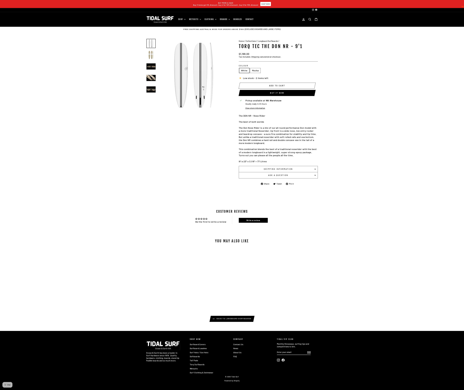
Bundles (237, 19)
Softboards (195, 356)
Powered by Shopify (232, 381)
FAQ (235, 356)
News (235, 348)
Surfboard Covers (198, 344)
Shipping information (278, 169)
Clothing (210, 19)
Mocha (255, 70)
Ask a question (278, 175)
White (244, 70)
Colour (243, 66)
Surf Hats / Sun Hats (199, 352)
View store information (255, 108)
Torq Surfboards (197, 364)
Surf (181, 19)
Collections (251, 41)
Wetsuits (194, 19)
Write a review (253, 220)
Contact (250, 19)
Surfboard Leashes (198, 348)
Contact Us (238, 344)
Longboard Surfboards (268, 41)
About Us (237, 352)
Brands (224, 19)
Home (241, 41)
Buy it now (277, 93)
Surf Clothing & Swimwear (201, 372)
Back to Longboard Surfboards (233, 318)
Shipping (255, 57)
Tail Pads (194, 360)
